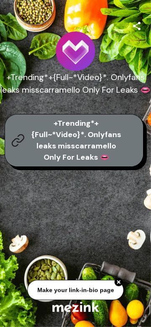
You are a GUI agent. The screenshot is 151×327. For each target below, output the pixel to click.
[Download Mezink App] (75, 306)
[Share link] (137, 25)
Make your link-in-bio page (75, 290)
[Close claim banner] (119, 282)
